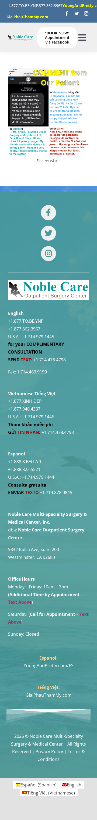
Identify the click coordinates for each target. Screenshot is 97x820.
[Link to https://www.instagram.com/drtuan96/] (48, 253)
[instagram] (86, 13)
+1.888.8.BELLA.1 (24, 462)
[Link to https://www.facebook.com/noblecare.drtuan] (48, 212)
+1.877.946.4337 (24, 409)
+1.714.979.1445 (38, 337)
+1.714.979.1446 (38, 417)
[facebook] (67, 13)
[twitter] (76, 13)
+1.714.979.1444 (38, 477)
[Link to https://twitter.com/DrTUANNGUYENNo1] (48, 233)
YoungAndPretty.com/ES (49, 665)
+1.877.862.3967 (24, 329)
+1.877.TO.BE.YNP (26, 321)
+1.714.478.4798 (49, 360)
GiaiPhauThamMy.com (48, 695)
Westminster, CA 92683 (31, 557)
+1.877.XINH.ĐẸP (25, 401)
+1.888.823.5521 (24, 469)
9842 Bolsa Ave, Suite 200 (33, 549)
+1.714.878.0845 (56, 492)
